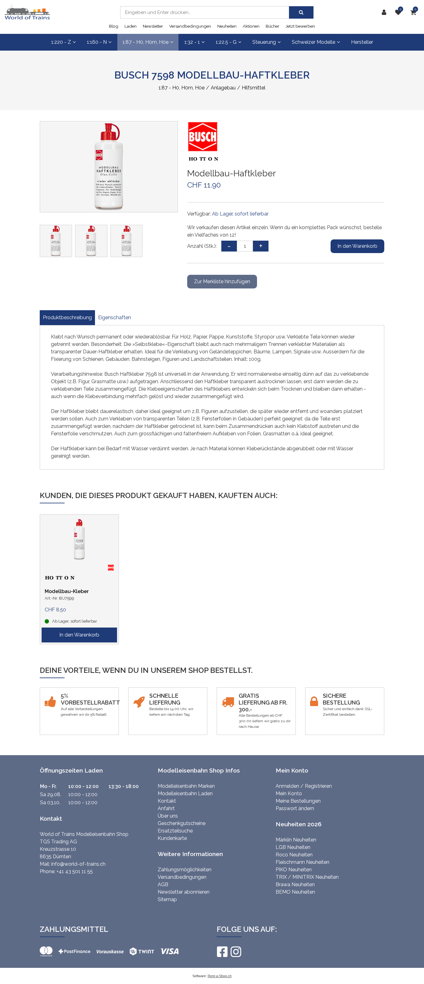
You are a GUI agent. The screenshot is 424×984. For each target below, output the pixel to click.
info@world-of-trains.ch (78, 864)
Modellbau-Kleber (67, 591)
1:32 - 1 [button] (192, 42)
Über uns (168, 816)
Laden (130, 26)
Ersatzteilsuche (175, 831)
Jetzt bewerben (300, 26)
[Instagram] (235, 951)
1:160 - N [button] (97, 42)
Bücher (272, 26)
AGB (163, 884)
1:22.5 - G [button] (226, 42)
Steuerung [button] (264, 42)
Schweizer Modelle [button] (313, 42)
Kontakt (167, 801)
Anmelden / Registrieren (304, 786)
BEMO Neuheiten (295, 892)
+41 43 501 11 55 (74, 871)
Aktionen (251, 26)
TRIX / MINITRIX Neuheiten (307, 877)
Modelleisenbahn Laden (185, 793)
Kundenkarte (172, 838)
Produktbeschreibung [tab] (67, 317)
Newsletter (153, 26)
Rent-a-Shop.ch (220, 976)
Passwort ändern (295, 808)
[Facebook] (222, 951)
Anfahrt (166, 808)
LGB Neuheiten (293, 847)
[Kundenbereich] (385, 12)
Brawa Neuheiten (295, 884)
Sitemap (167, 899)
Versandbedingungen (190, 26)
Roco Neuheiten (294, 855)
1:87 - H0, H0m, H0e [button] (146, 42)
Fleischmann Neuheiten (302, 862)
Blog (113, 26)
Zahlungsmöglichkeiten (184, 870)
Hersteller (362, 42)
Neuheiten (227, 26)
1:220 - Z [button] (61, 42)
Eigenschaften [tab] (114, 317)
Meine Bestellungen (298, 801)
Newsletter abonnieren (184, 892)
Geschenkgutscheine (181, 823)
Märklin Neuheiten (296, 840)
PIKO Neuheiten (294, 870)
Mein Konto (289, 793)
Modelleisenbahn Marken (186, 786)
